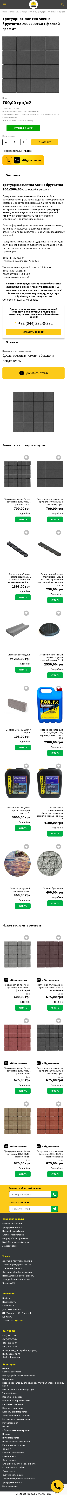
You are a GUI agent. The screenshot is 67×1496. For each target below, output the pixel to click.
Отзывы (12, 342)
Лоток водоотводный (19, 654)
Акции (5, 1367)
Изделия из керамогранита (16, 1400)
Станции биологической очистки (19, 1463)
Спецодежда (9, 1456)
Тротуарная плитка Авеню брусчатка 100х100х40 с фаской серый (17, 987)
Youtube (10, 1313)
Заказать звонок (33, 331)
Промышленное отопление (16, 1441)
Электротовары (10, 1486)
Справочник (8, 1305)
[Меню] (4, 4)
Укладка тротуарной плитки (16, 1264)
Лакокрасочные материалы (16, 1415)
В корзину (45, 142)
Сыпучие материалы (12, 1474)
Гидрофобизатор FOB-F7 (15, 1238)
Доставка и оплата (11, 1309)
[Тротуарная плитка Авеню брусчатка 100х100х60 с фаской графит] (17, 474)
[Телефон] (57, 1486)
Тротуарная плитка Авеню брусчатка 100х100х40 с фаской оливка (17, 1154)
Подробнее (25, 513)
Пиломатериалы (10, 1437)
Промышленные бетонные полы (18, 1275)
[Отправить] (54, 1194)
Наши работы (9, 1301)
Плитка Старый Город (13, 1230)
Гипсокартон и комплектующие (18, 1389)
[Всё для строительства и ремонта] (33, 4)
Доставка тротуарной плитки (17, 1260)
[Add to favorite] (26, 458)
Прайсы (6, 1298)
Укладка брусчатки (53, 888)
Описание (13, 175)
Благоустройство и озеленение (18, 1375)
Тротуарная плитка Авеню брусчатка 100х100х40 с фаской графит (50, 1071)
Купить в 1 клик (23, 128)
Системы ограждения (13, 1452)
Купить (23, 519)
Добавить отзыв (37, 373)
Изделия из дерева (12, 1396)
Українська (7, 1320)
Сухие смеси (8, 1471)
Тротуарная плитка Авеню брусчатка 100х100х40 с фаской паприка (50, 1154)
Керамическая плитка (13, 1404)
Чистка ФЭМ (8, 1283)
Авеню (28, 150)
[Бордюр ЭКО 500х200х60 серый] (17, 705)
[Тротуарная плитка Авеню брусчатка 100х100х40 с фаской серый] (17, 954)
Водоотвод (8, 1379)
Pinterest (26, 1313)
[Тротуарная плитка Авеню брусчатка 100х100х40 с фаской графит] (50, 1037)
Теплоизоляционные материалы (18, 1478)
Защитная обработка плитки (17, 1272)
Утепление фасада (12, 1268)
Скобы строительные (13, 1234)
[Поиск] (62, 4)
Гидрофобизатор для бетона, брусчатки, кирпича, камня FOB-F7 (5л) (51, 733)
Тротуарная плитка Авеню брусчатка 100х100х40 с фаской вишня (17, 1071)
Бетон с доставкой (12, 1223)
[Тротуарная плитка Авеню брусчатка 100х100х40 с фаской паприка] (50, 1121)
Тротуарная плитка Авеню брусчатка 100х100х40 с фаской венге (50, 987)
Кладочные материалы (14, 1408)
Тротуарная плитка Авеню (48, 11)
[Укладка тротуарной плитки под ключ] (17, 863)
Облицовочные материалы (16, 1430)
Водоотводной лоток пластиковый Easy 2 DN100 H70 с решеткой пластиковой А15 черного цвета (50, 579)
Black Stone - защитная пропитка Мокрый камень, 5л (19, 810)
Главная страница (10, 11)
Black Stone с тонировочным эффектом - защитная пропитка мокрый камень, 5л (50, 813)
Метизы (6, 1426)
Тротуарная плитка (28, 11)
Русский (19, 1320)
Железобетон (9, 1245)
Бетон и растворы (11, 1371)
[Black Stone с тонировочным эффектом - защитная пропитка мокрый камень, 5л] (50, 783)
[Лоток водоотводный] (17, 630)
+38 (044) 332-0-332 (35, 323)
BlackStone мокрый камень (15, 1242)
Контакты (7, 1316)
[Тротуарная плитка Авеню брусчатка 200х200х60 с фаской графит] (33, 412)
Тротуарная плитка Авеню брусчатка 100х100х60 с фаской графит (17, 502)
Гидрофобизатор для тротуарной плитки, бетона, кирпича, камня (33, 1384)
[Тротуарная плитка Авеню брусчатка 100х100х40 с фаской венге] (50, 954)
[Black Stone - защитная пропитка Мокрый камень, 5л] (17, 783)
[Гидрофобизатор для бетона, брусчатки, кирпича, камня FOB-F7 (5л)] (50, 705)
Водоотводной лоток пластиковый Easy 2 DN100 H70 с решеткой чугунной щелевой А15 (19, 578)
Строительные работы (14, 1467)
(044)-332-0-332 (9, 1335)
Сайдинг (6, 1448)
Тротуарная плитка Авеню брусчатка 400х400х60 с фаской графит (50, 502)
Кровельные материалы (14, 1411)
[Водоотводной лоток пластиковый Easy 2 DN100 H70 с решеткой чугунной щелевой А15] (17, 549)
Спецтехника (9, 1460)
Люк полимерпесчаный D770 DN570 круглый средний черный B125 (51, 657)
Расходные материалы (13, 1445)
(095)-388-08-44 (9, 1342)
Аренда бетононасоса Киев (16, 1279)
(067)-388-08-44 (9, 1339)
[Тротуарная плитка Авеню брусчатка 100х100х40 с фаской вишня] (17, 1037)
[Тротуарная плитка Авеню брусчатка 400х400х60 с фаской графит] (50, 474)
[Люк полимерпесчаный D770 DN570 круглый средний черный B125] (50, 630)
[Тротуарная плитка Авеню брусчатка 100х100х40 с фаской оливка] (17, 1121)
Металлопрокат (10, 1422)
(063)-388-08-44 (9, 1346)
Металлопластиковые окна (16, 1419)
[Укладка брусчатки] (50, 863)
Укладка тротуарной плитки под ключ (20, 889)
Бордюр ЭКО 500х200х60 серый (18, 731)
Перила (6, 1434)
